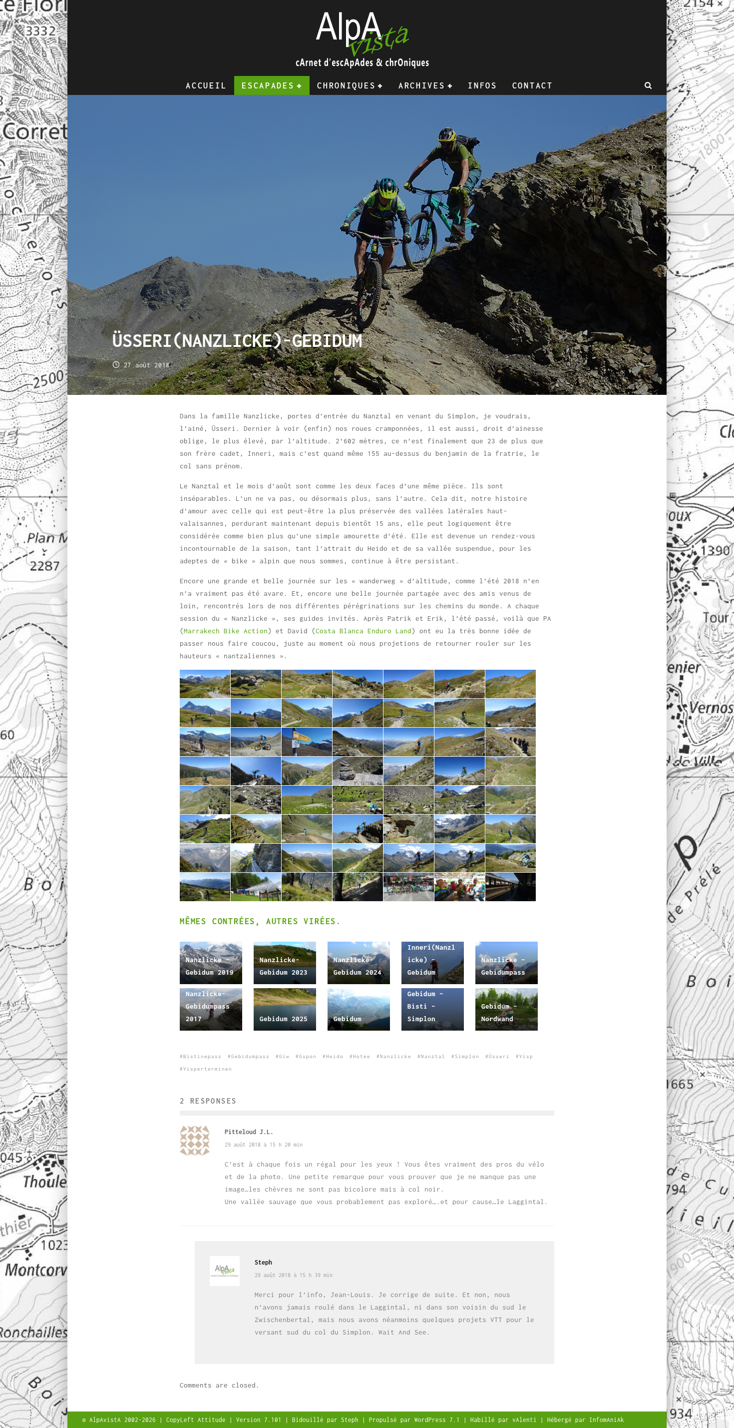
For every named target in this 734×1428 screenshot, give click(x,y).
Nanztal (433, 1056)
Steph (263, 1262)
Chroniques (346, 85)
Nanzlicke (395, 1056)
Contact (532, 85)
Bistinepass (202, 1056)
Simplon (467, 1056)
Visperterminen (207, 1069)
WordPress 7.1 (438, 1420)
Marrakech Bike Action (226, 631)
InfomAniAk (606, 1420)
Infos (482, 85)
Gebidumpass (250, 1056)
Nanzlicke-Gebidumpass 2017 (208, 1006)
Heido (335, 1056)
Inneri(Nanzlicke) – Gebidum (431, 959)
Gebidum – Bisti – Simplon (425, 1006)
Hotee (361, 1056)
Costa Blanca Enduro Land (363, 631)
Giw (284, 1056)
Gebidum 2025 (284, 1019)
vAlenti (526, 1420)
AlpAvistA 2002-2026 (124, 1420)
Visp (526, 1056)
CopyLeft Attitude (197, 1420)
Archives (421, 85)
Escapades (268, 85)
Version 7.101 (260, 1420)
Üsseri (499, 1056)
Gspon (308, 1056)
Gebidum (348, 1019)
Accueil (206, 85)
